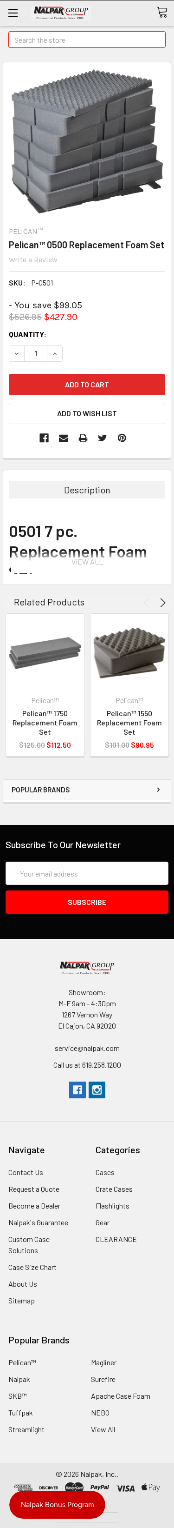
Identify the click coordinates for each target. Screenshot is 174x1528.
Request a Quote (33, 1188)
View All (103, 1429)
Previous (147, 602)
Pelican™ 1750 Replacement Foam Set (45, 722)
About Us (22, 1283)
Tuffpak (20, 1412)
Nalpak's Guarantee (38, 1222)
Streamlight (26, 1429)
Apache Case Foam (120, 1395)
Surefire (103, 1379)
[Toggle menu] (13, 13)
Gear (103, 1222)
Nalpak (19, 1379)
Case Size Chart (32, 1266)
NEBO (100, 1412)
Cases (105, 1172)
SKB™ (17, 1395)
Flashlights (112, 1205)
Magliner (103, 1362)
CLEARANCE (116, 1239)
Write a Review (33, 259)
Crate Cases (114, 1188)
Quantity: (27, 334)
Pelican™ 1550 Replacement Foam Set (129, 722)
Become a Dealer (34, 1205)
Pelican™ (22, 1362)
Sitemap (21, 1300)
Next (161, 602)
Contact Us (25, 1172)
